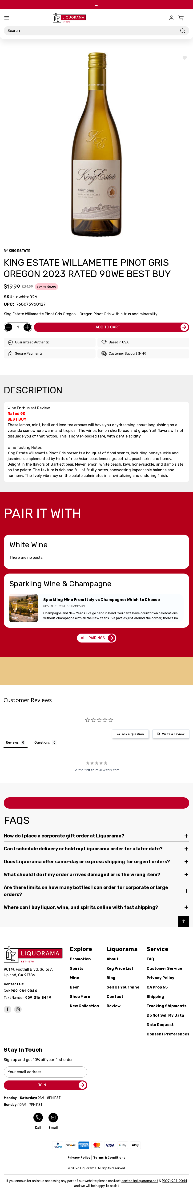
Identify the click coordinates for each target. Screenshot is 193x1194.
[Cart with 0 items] (183, 18)
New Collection (84, 1006)
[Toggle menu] (6, 18)
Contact (115, 996)
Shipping (155, 996)
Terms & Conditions (109, 1157)
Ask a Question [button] (133, 734)
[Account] (171, 18)
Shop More (80, 996)
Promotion (80, 959)
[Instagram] (18, 1009)
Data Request (160, 1025)
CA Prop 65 (157, 987)
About (113, 959)
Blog (111, 978)
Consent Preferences (168, 1034)
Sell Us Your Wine (123, 987)
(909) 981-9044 (174, 1181)
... (96, 4)
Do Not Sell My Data (165, 1015)
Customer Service (164, 968)
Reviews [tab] (12, 742)
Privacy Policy (160, 978)
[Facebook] (7, 1009)
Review (114, 1006)
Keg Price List (120, 968)
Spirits (76, 968)
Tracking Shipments (166, 1006)
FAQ (150, 959)
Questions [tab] (42, 742)
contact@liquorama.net (139, 1181)
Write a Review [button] (173, 734)
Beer (74, 987)
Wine (74, 978)
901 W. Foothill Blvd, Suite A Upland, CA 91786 (29, 972)
